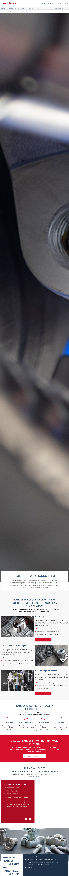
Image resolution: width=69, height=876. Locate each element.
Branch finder (65, 3)
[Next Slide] (30, 819)
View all (43, 639)
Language (44, 3)
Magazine (30, 8)
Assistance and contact (58, 3)
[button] (18, 784)
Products (10, 8)
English (49, 3)
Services (17, 8)
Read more (43, 693)
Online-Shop (38, 8)
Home (2, 11)
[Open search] (61, 8)
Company (3, 8)
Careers (23, 8)
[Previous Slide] (26, 819)
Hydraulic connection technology (18, 11)
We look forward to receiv (34, 756)
